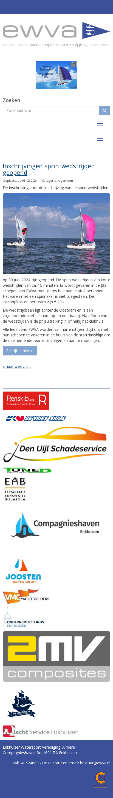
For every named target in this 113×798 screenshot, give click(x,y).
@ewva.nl (95, 762)
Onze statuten (55, 762)
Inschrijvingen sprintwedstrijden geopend (49, 169)
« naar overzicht (17, 366)
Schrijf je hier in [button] (19, 350)
